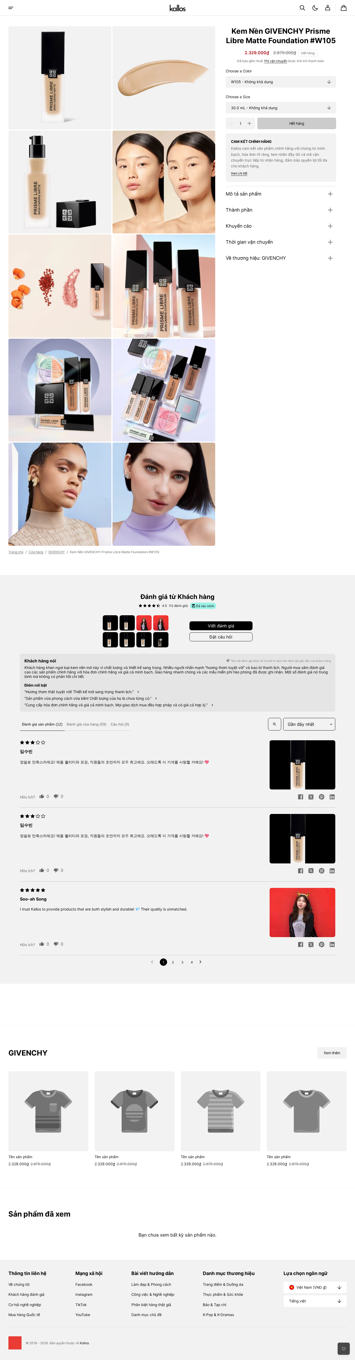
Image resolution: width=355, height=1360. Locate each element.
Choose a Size (238, 97)
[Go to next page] (202, 962)
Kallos (84, 1343)
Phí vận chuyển (275, 61)
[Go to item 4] (160, 623)
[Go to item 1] (110, 623)
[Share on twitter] (311, 797)
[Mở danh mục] (11, 8)
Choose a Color (239, 71)
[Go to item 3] (144, 623)
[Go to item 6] (127, 639)
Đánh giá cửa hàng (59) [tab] (86, 724)
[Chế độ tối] (315, 8)
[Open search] (274, 724)
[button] (302, 8)
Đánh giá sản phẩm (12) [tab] (42, 724)
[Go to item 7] (144, 639)
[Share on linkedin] (332, 797)
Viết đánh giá (221, 625)
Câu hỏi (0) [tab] (120, 724)
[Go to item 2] (127, 623)
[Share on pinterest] (321, 797)
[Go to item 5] (110, 639)
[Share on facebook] (300, 797)
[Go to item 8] (160, 639)
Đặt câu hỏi (220, 636)
